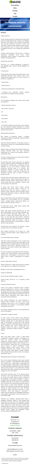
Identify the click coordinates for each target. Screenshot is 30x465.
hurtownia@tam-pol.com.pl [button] (19, 269)
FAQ (15, 13)
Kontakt (15, 16)
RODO (15, 454)
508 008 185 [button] (9, 272)
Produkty (15, 10)
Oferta (15, 8)
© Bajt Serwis (5, 463)
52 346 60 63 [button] (15, 438)
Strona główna (15, 5)
